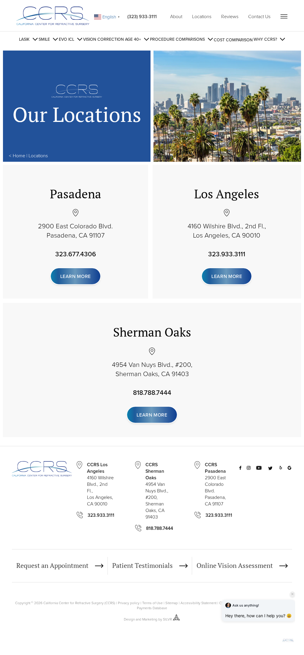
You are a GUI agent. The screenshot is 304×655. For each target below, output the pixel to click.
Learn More (75, 276)
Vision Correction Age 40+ (112, 39)
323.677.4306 (75, 254)
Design (129, 619)
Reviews (229, 16)
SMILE (44, 39)
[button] (288, 641)
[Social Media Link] (240, 498)
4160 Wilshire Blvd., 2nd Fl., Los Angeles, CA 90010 (227, 230)
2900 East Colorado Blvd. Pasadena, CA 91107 (75, 230)
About (176, 16)
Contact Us (259, 16)
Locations (201, 16)
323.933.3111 (226, 254)
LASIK (24, 39)
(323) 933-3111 (142, 16)
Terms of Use (152, 602)
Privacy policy (129, 602)
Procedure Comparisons (177, 39)
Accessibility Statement (198, 602)
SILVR (167, 619)
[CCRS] (52, 16)
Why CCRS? (265, 39)
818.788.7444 (152, 392)
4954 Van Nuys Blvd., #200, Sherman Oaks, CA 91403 (152, 369)
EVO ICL (66, 39)
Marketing (149, 619)
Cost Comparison (233, 40)
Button (284, 16)
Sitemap (171, 602)
